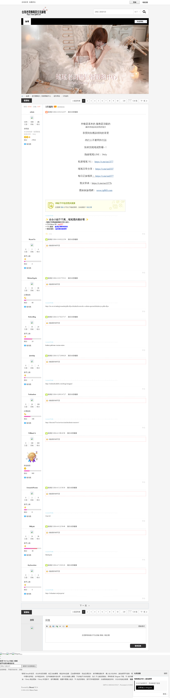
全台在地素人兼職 (68, 676)
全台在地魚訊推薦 (121, 679)
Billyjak (32, 526)
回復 (50, 234)
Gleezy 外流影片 (43, 679)
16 (32, 288)
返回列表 (77, 101)
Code (63, 626)
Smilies (66, 626)
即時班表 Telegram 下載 (116, 676)
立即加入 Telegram (145, 688)
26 (32, 404)
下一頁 (143, 101)
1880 (32, 122)
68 (38, 288)
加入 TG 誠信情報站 (99, 676)
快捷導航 (140, 21)
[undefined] (21, 654)
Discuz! (31, 687)
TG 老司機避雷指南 (132, 676)
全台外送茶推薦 (41, 674)
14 (32, 536)
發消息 (28, 144)
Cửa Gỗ (47, 516)
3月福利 (65, 96)
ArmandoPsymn (32, 488)
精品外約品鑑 (64, 674)
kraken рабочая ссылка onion (54, 345)
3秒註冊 (145, 2)
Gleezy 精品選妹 (30, 679)
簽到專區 (57, 96)
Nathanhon (32, 394)
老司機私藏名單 (98, 674)
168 (32, 443)
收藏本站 (32, 2)
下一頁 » (85, 606)
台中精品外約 (39, 676)
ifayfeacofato (32, 565)
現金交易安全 (86, 674)
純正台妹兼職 (53, 674)
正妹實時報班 (75, 674)
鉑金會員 (27, 465)
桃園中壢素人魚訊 (66, 679)
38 (38, 536)
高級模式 (141, 626)
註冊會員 (27, 295)
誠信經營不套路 (124, 674)
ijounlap (32, 356)
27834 (34, 140)
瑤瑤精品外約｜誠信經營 (143, 679)
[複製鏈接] (61, 107)
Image (53, 626)
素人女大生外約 (111, 674)
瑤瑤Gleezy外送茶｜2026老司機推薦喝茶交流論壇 (22, 96)
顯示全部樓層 (73, 112)
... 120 (123, 101)
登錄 (62, 207)
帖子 (136, 12)
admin (32, 112)
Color (50, 626)
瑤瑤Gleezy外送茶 (28, 674)
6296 (25, 122)
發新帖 (26, 101)
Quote (60, 626)
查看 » (165, 694)
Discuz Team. (34, 690)
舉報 (143, 234)
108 (38, 404)
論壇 (27, 21)
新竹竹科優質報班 (93, 679)
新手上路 (27, 256)
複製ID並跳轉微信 (29, 666)
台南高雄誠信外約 (107, 679)
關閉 (165, 673)
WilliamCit (32, 433)
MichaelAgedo (32, 278)
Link (57, 626)
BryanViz (32, 239)
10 (117, 101)
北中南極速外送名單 (53, 676)
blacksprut (48, 555)
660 (38, 443)
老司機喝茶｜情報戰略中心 (41, 96)
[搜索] (144, 11)
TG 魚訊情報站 (80, 679)
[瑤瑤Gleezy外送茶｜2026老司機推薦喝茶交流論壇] (35, 15)
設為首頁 (25, 2)
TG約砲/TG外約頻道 (83, 676)
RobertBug (32, 317)
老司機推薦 (55, 679)
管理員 (26, 129)
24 (38, 327)
